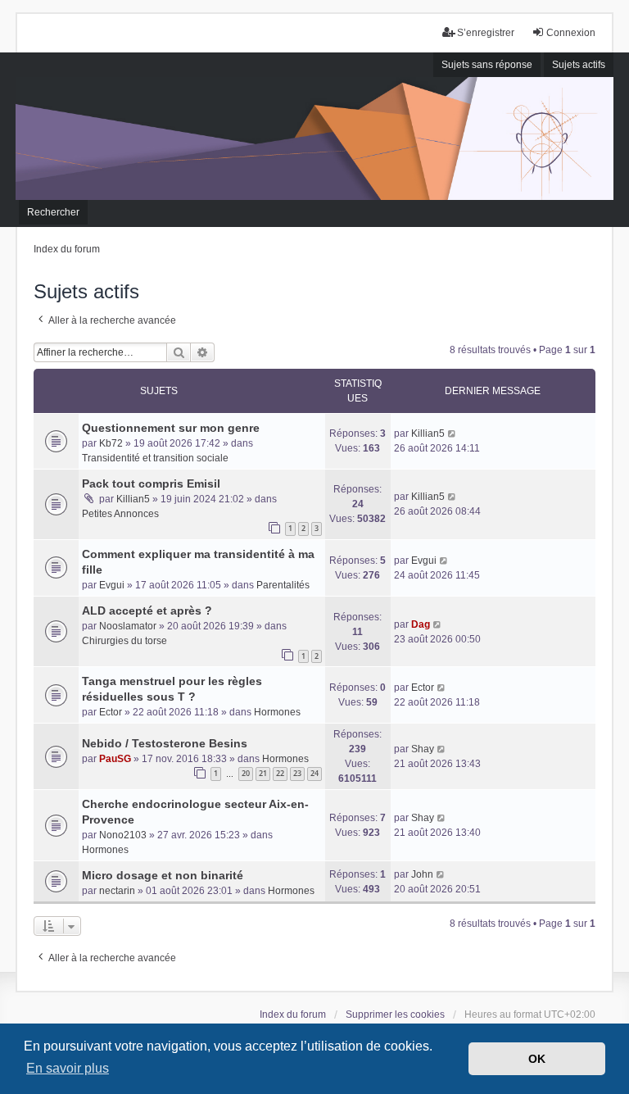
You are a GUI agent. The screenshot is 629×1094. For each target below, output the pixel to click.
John (422, 874)
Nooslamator (127, 626)
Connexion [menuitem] (570, 33)
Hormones (277, 712)
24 (314, 773)
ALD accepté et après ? (147, 610)
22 (280, 773)
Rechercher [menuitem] (53, 212)
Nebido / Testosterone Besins (164, 743)
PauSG (115, 759)
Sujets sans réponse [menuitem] (486, 64)
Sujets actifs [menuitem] (578, 64)
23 (297, 773)
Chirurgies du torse (124, 641)
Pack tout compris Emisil (151, 483)
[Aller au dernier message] (452, 433)
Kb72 (111, 443)
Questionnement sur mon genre (171, 427)
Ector (110, 712)
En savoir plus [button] (67, 1068)
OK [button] (536, 1058)
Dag (420, 624)
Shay (422, 749)
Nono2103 (123, 835)
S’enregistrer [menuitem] (485, 33)
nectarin (117, 891)
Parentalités (283, 585)
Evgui (111, 585)
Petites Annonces (120, 514)
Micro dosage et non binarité (162, 875)
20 (246, 773)
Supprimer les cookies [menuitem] (395, 1014)
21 (263, 773)
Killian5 (428, 433)
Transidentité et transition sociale (155, 458)
